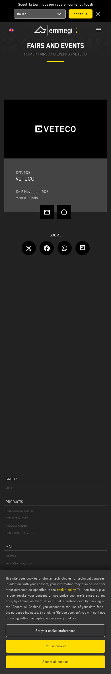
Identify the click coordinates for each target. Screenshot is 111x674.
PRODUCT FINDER (16, 525)
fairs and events (54, 54)
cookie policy (66, 589)
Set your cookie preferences (55, 630)
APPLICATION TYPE (17, 518)
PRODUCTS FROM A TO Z (20, 533)
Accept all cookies (55, 661)
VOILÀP (10, 488)
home (29, 54)
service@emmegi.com (19, 563)
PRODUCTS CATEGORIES (20, 510)
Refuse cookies (56, 646)
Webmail (11, 555)
